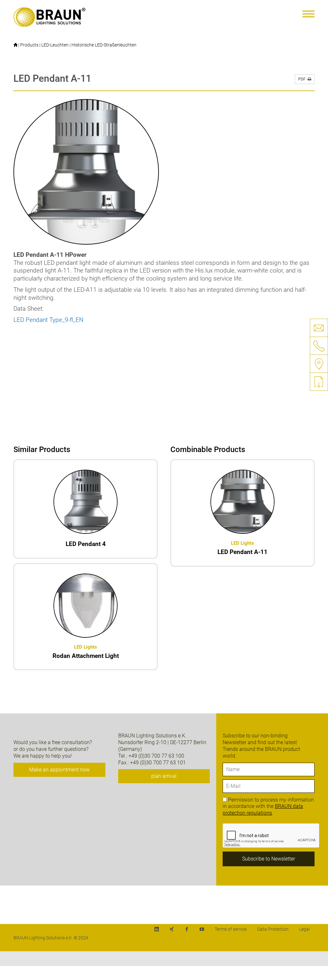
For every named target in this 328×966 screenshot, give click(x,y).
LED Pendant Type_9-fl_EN (48, 319)
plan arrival (163, 776)
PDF (303, 79)
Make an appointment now (59, 770)
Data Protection (273, 929)
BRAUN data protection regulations (263, 809)
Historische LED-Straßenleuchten (103, 44)
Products (29, 44)
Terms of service (231, 929)
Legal (304, 929)
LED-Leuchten (55, 44)
